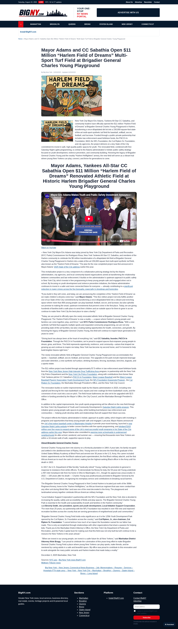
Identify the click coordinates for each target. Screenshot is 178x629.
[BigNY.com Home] (44, 13)
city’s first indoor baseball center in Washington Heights (68, 424)
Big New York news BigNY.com (72, 560)
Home (20, 39)
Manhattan (35, 24)
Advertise (138, 2)
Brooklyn (54, 24)
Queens (71, 24)
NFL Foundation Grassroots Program (109, 380)
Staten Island (106, 24)
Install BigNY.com (28, 32)
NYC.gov (53, 560)
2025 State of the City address (67, 267)
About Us (129, 2)
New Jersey (127, 24)
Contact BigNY (139, 598)
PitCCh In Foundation (82, 377)
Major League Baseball (103, 377)
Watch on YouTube (48, 248)
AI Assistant (169, 624)
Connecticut (148, 24)
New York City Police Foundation (83, 374)
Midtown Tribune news (51, 563)
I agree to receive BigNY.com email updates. (147, 612)
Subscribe (146, 617)
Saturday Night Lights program (116, 407)
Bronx (87, 24)
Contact (157, 2)
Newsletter (148, 2)
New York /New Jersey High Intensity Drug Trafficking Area (74, 371)
